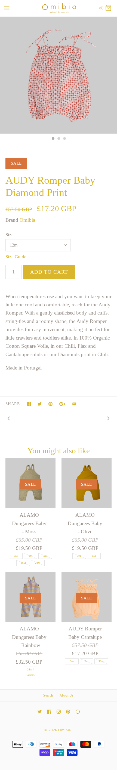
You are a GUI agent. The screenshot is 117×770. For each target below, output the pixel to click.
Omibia (27, 220)
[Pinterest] (68, 712)
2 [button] (58, 139)
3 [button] (64, 139)
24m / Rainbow (30, 672)
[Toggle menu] (7, 8)
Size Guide (15, 256)
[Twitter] (40, 712)
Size (9, 234)
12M (45, 555)
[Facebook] (49, 712)
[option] (58, 75)
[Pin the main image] (50, 404)
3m (72, 661)
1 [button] (53, 139)
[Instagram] (59, 712)
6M (30, 555)
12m (101, 661)
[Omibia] (58, 8)
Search (48, 695)
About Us (67, 695)
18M (23, 562)
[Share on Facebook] (29, 404)
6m (86, 661)
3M (16, 555)
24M (37, 562)
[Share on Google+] (62, 404)
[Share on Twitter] (40, 404)
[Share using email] (74, 404)
